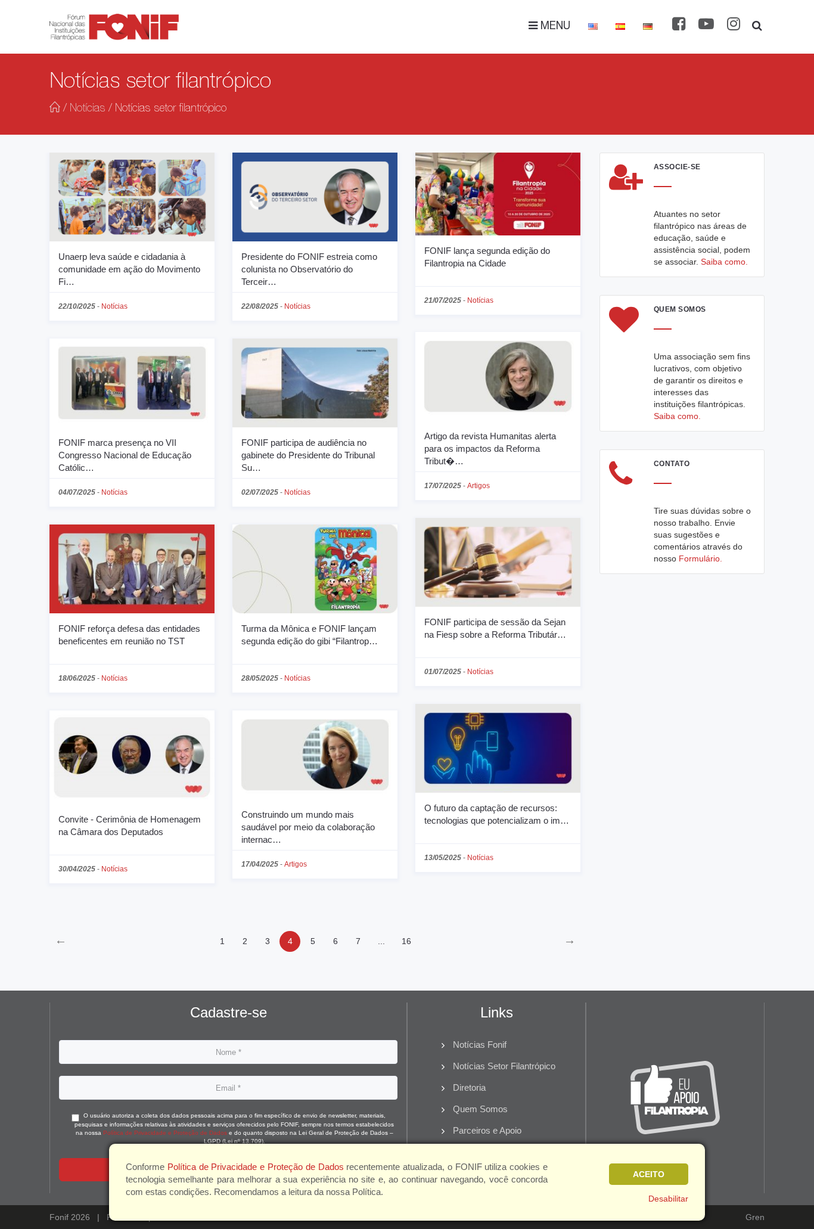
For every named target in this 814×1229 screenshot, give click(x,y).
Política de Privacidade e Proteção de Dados (165, 1132)
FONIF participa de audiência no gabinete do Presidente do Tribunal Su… (308, 455)
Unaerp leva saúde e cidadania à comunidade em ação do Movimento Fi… (129, 269)
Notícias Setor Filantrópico (504, 1066)
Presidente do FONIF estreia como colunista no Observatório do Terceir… (309, 269)
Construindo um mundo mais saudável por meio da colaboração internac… (308, 827)
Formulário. (700, 558)
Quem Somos (480, 1109)
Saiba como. (724, 261)
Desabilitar (668, 1198)
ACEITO (648, 1174)
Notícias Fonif (480, 1044)
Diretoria (469, 1087)
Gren (755, 1217)
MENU (554, 26)
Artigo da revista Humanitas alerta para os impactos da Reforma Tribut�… (490, 448)
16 (406, 941)
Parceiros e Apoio (487, 1130)
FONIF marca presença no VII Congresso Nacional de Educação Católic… (124, 455)
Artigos (478, 486)
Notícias (87, 109)
